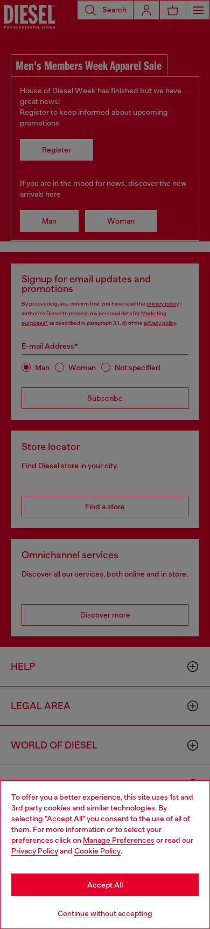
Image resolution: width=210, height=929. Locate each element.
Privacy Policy (34, 851)
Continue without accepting (105, 913)
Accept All (105, 885)
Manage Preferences (119, 840)
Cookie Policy (97, 851)
